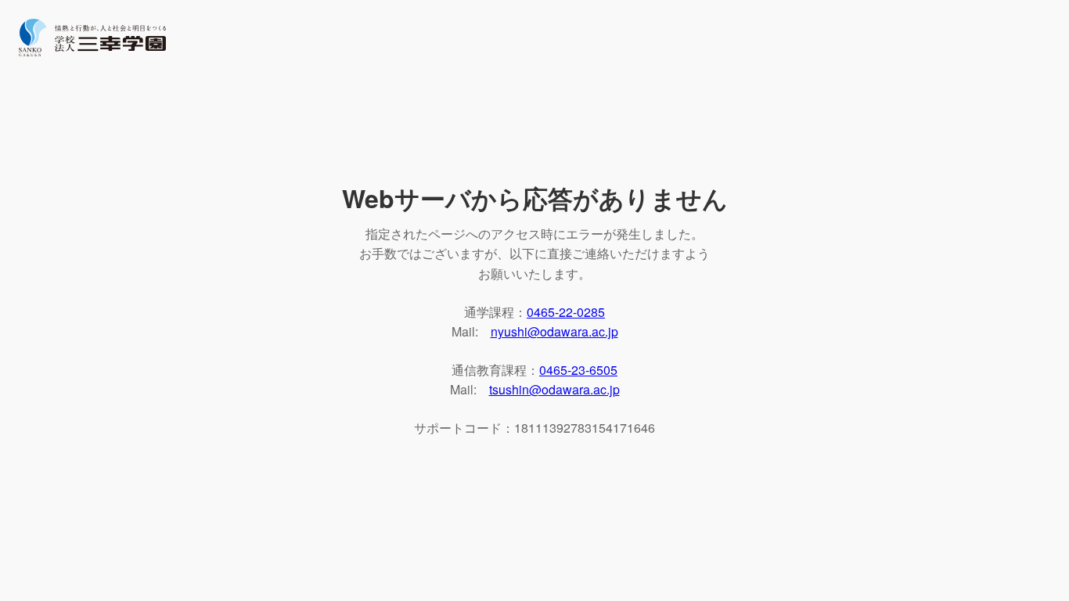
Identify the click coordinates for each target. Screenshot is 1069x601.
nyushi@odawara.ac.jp (554, 331)
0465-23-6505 (578, 370)
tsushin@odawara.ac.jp (554, 389)
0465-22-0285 (566, 312)
